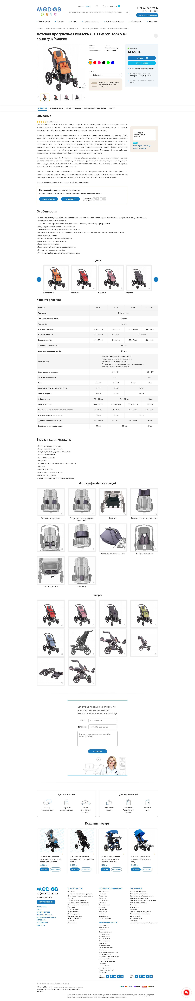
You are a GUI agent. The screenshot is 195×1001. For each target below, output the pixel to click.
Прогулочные (74, 28)
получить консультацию (147, 15)
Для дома (102, 907)
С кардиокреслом (105, 954)
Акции (74, 21)
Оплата (133, 74)
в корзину (139, 58)
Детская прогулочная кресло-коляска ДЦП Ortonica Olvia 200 (110, 859)
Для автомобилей (105, 918)
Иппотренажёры (135, 916)
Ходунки (133, 905)
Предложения (42, 923)
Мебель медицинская (106, 970)
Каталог (60, 21)
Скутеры (71, 898)
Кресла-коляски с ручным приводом (80, 894)
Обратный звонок (46, 902)
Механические (104, 927)
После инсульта (104, 965)
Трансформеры (104, 916)
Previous (38, 97)
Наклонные (102, 894)
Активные (71, 891)
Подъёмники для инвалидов (110, 888)
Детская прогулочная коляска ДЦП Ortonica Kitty (141, 859)
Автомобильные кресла (138, 891)
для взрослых (49, 199)
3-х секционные (104, 936)
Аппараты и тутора (136, 918)
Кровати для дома (74, 914)
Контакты (153, 21)
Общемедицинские (105, 932)
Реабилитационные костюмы (140, 914)
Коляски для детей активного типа (142, 896)
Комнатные (103, 898)
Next (84, 97)
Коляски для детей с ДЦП (56, 28)
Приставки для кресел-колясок (78, 903)
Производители (91, 21)
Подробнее (55, 869)
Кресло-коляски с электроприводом (80, 896)
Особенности (56, 108)
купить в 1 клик (142, 63)
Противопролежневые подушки (78, 905)
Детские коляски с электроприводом (143, 900)
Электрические (104, 905)
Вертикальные (103, 891)
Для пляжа (71, 907)
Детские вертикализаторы (139, 898)
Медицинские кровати (108, 922)
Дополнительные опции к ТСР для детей (143, 923)
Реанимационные (104, 945)
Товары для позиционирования (140, 912)
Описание (42, 108)
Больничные (103, 950)
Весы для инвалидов (74, 918)
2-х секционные (104, 934)
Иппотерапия (72, 923)
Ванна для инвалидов (75, 916)
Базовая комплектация (95, 108)
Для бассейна (103, 900)
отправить (97, 751)
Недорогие (103, 963)
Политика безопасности (45, 984)
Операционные (104, 941)
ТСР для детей (136, 888)
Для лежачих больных (106, 959)
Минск (88, 6)
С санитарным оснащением (108, 952)
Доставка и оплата (115, 21)
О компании (44, 21)
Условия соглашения (62, 984)
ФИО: (82, 720)
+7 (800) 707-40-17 (147, 7)
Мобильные (103, 912)
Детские (102, 930)
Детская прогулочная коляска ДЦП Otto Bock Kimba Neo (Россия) (50, 859)
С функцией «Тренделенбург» (109, 956)
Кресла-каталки (73, 909)
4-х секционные (104, 939)
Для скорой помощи (106, 948)
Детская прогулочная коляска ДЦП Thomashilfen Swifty (82, 859)
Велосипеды (134, 907)
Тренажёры (71, 920)
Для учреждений (104, 968)
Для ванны (102, 903)
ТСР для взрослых (75, 888)
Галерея (112, 108)
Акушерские (103, 943)
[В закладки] (156, 36)
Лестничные (103, 909)
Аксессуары (103, 972)
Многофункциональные (107, 961)
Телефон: (81, 727)
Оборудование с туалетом (77, 900)
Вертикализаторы (73, 912)
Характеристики (73, 108)
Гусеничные (103, 896)
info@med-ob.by (46, 897)
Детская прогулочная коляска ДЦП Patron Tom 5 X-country (106, 28)
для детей (71, 199)
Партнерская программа (46, 917)
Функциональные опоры (138, 903)
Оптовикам (136, 21)
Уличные (102, 914)
